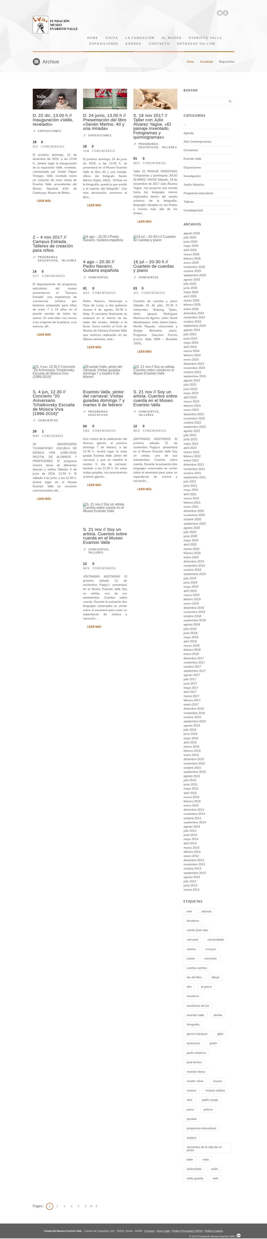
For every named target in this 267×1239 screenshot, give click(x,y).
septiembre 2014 (195, 822)
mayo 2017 (191, 687)
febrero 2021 (192, 502)
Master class (195, 1081)
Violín (214, 1169)
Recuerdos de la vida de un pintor (204, 1148)
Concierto (210, 958)
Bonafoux (193, 920)
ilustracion (193, 1043)
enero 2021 (191, 506)
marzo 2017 (191, 696)
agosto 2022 (192, 431)
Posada (191, 1118)
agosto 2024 (192, 330)
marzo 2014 (191, 847)
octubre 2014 (192, 818)
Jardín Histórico (194, 184)
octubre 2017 (192, 666)
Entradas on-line (196, 43)
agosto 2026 (192, 233)
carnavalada (216, 939)
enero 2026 (191, 262)
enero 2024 (191, 359)
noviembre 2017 (194, 662)
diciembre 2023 (194, 363)
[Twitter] (220, 13)
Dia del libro (194, 977)
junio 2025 (190, 288)
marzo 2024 (191, 351)
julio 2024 (190, 334)
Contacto (159, 43)
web (215, 1178)
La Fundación (140, 37)
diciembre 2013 (194, 860)
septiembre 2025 (195, 275)
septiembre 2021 (195, 477)
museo (217, 1081)
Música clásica (215, 1090)
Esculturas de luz (198, 1005)
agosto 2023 (192, 380)
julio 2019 (190, 578)
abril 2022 (190, 447)
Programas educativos (148, 145)
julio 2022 (190, 435)
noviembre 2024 (194, 317)
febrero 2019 (192, 599)
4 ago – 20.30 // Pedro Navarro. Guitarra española (101, 266)
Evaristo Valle (205, 37)
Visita (111, 37)
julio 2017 (190, 679)
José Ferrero (194, 1062)
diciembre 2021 (194, 464)
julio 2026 (190, 237)
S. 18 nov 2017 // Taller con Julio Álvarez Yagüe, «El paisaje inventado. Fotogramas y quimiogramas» (152, 126)
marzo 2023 (191, 401)
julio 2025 (190, 283)
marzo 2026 (191, 254)
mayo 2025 (191, 292)
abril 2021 (190, 494)
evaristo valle (195, 1015)
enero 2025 (191, 309)
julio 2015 (190, 780)
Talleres (169, 147)
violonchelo (194, 1169)
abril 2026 (190, 250)
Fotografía (193, 1024)
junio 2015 (190, 784)
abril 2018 (190, 641)
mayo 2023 (191, 393)
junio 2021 (190, 485)
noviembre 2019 (194, 565)
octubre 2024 (192, 321)
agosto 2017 (192, 675)
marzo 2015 (191, 797)
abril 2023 (190, 397)
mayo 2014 (191, 839)
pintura (208, 1109)
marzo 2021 (191, 498)
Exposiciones (103, 43)
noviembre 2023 (194, 368)
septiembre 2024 (195, 325)
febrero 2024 (192, 355)
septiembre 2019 (195, 574)
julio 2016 (190, 729)
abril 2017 (190, 692)
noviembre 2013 (194, 864)
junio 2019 (190, 582)
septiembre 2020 (195, 523)
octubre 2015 (192, 767)
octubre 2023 (192, 372)
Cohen (191, 958)
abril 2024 (190, 346)
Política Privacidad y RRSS (187, 1231)
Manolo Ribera (196, 1071)
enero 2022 (191, 460)
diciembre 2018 (194, 607)
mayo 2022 (191, 443)
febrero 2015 (192, 801)
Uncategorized (193, 210)
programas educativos (201, 1128)
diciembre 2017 (194, 658)
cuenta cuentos (197, 967)
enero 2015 (191, 805)
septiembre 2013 (195, 873)
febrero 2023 (192, 405)
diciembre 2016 (194, 708)
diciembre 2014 (194, 809)
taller (190, 1159)
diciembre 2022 (194, 414)
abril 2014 (190, 843)
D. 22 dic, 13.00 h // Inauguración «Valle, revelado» (53, 120)
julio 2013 (190, 881)
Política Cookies (214, 1231)
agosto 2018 (192, 624)
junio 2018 (190, 633)
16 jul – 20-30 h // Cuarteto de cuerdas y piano (153, 266)
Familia (218, 1015)
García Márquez (197, 1033)
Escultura (193, 996)
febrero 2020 (192, 553)
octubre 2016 (192, 717)
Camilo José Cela (197, 930)
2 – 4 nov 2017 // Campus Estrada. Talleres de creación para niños (53, 243)
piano (190, 1109)
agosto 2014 (192, 826)
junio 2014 (190, 835)
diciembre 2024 (194, 313)
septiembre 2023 (195, 376)
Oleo (189, 1099)
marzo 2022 (191, 452)
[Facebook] (225, 13)
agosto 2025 (192, 279)
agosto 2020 (192, 527)
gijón (220, 1033)
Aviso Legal (163, 1231)
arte (189, 911)
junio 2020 (190, 536)
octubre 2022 (192, 422)
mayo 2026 (191, 245)
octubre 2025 (192, 271)
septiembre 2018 (195, 620)
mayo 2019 (191, 586)
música (191, 1090)
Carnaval (192, 939)
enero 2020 (191, 557)
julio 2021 (190, 481)
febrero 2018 (192, 649)
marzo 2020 (191, 549)
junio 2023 (190, 389)
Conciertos (98, 277)
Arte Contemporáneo (197, 141)
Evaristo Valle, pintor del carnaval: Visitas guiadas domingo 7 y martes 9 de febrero (104, 398)
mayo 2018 (191, 637)
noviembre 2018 (194, 612)
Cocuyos (210, 949)
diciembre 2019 (194, 561)
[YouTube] (231, 13)
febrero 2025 (192, 304)
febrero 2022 (192, 456)
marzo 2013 (191, 889)
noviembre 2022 (194, 418)
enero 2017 (191, 704)
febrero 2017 (192, 700)
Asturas (206, 911)
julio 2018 (190, 628)
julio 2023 (190, 384)
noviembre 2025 (194, 266)
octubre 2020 (192, 519)
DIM (189, 986)
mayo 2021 (191, 489)
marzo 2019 (191, 595)
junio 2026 (190, 241)
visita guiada (195, 1178)
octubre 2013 (192, 868)
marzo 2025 (191, 300)
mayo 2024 (191, 342)
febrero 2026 (192, 258)
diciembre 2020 (194, 511)
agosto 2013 (192, 877)
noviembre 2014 (194, 813)
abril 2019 (190, 590)
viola (206, 1159)
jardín (213, 1043)
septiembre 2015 (195, 771)
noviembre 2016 (194, 713)
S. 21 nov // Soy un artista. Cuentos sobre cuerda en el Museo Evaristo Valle (155, 398)
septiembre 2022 (195, 426)
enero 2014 (191, 856)
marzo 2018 (191, 645)
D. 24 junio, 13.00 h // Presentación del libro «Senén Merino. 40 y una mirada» (104, 122)
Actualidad (206, 61)
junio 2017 (190, 683)
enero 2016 (191, 755)
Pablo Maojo (210, 1099)
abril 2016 (190, 742)
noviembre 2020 (194, 515)
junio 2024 (190, 338)
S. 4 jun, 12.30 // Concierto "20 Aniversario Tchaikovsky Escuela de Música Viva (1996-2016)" (54, 402)
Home (92, 37)
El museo (172, 37)
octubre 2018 (192, 616)
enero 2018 (191, 654)
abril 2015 (190, 793)
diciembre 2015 (194, 759)
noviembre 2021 (194, 469)
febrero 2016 (192, 750)
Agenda (133, 43)
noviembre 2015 (194, 763)
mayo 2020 (191, 540)
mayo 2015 (191, 788)
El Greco (206, 986)
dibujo (215, 977)
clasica (191, 949)
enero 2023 (191, 409)
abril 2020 (190, 544)
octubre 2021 (192, 473)
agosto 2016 (192, 725)
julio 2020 (190, 532)
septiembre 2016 (195, 721)
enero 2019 (191, 603)
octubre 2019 (192, 569)
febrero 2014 (192, 851)
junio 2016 (190, 733)
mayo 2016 (191, 738)
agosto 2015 (192, 776)
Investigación (192, 176)
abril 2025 (190, 296)
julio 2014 (190, 830)
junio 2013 (190, 885)
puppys (191, 1137)
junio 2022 (190, 439)
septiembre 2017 (195, 670)
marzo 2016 (191, 746)
